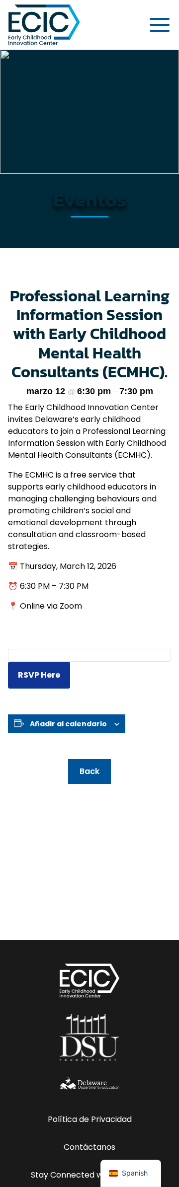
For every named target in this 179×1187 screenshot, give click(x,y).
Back (89, 771)
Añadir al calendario (68, 724)
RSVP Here (39, 675)
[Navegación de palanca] (159, 25)
